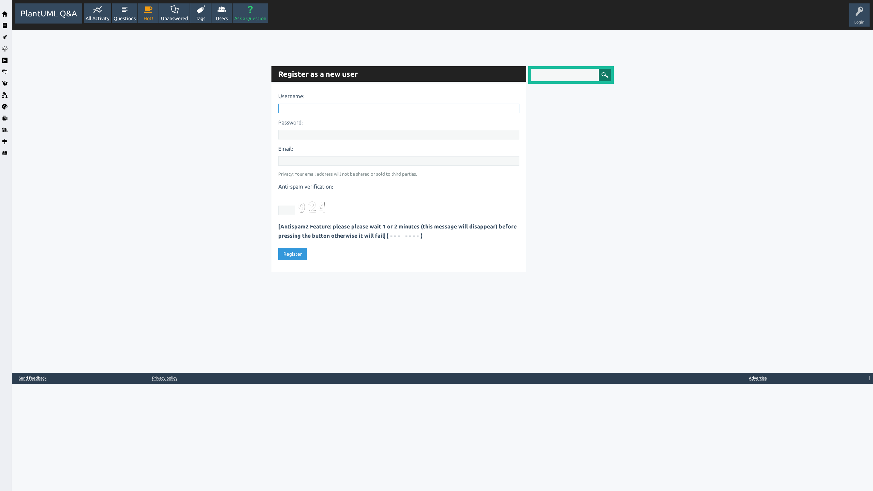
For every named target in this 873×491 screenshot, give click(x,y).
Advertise (758, 378)
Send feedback (32, 378)
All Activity (97, 18)
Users (222, 18)
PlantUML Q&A (48, 13)
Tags (200, 18)
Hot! (148, 18)
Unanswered (174, 18)
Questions (125, 18)
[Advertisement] (140, 132)
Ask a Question (250, 18)
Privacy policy (164, 378)
